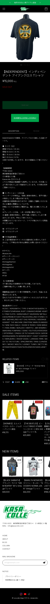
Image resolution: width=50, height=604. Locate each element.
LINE (27, 382)
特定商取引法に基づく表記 (14, 580)
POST (7, 382)
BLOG (4, 542)
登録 (44, 562)
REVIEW (36, 131)
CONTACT (6, 549)
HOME (4, 536)
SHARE (17, 382)
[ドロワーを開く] (4, 9)
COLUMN (6, 546)
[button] (46, 359)
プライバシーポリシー (13, 576)
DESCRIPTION (13, 131)
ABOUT (5, 539)
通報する (45, 382)
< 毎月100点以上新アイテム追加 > (25, 3)
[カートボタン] (46, 9)
